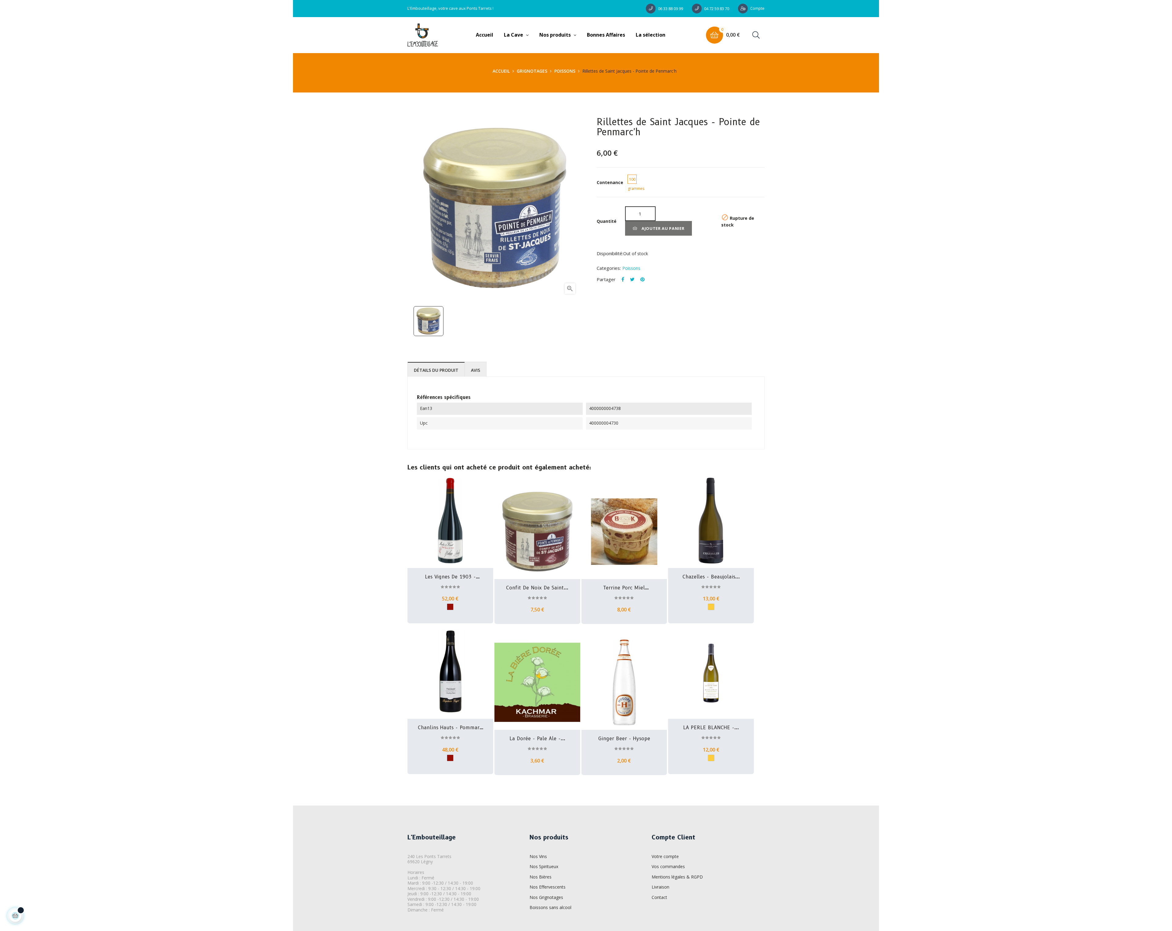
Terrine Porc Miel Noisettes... (624, 588)
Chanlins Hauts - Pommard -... (450, 727)
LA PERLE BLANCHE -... (711, 727)
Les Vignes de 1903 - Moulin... (450, 577)
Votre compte (665, 856)
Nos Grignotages (546, 897)
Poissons (631, 268)
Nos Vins (538, 856)
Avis (475, 370)
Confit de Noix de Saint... (537, 588)
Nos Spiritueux (544, 866)
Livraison (660, 887)
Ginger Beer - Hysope (624, 738)
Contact (659, 897)
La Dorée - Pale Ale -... (537, 738)
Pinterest (642, 279)
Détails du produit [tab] (436, 370)
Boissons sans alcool (550, 907)
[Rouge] (450, 607)
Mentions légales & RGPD (677, 877)
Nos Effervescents (548, 887)
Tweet (632, 279)
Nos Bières (541, 877)
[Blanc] (711, 607)
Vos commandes (668, 866)
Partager (622, 279)
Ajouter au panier (663, 228)
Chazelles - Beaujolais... (711, 577)
